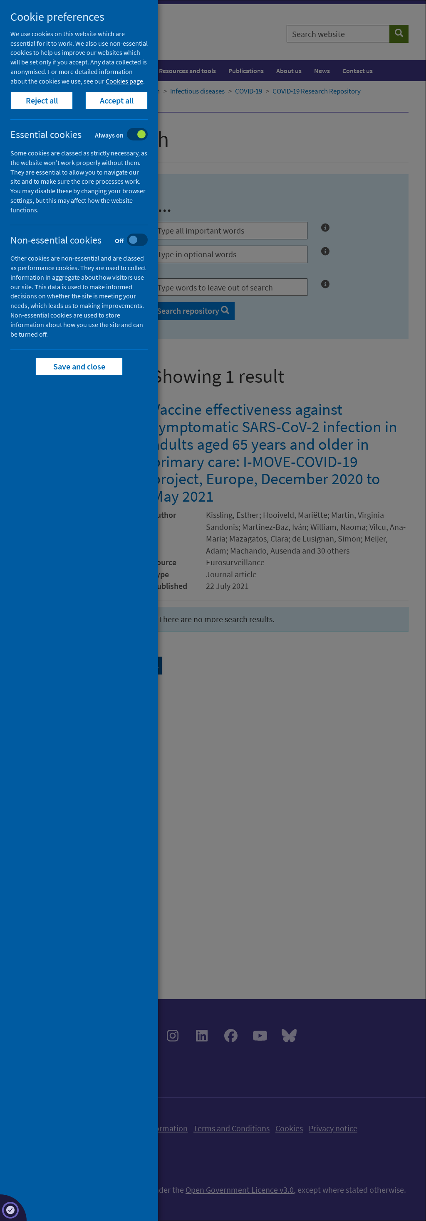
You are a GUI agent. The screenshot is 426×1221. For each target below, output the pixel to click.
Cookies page (124, 81)
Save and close (79, 366)
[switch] (85, 135)
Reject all (42, 100)
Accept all (117, 100)
